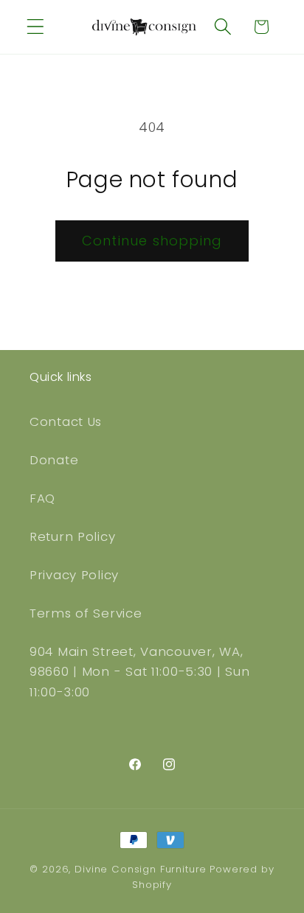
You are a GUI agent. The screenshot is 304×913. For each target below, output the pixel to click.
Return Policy (72, 536)
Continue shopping (152, 240)
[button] (35, 26)
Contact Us (66, 421)
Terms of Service (86, 613)
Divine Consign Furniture (141, 869)
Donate (54, 460)
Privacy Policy (74, 575)
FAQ (42, 498)
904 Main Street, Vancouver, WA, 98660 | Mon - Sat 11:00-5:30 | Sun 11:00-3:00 (139, 672)
